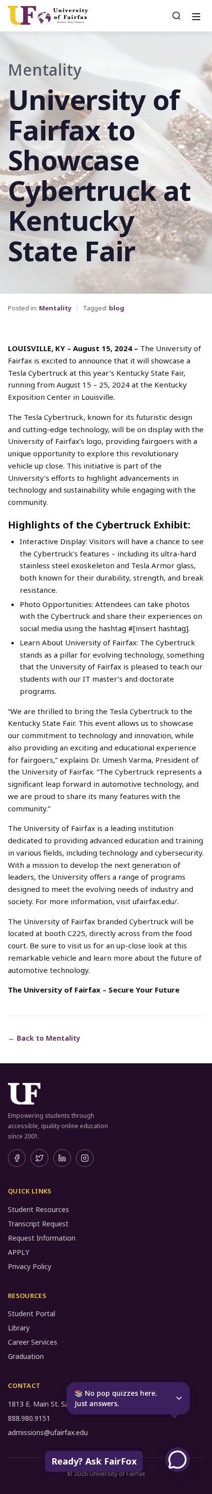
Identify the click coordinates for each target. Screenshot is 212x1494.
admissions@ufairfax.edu (48, 1432)
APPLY (18, 1252)
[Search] (176, 16)
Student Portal (31, 1313)
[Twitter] (39, 1158)
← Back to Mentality (44, 1038)
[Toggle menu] (195, 16)
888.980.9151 (29, 1418)
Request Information (41, 1238)
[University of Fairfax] (48, 16)
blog (116, 308)
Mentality (55, 308)
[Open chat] (177, 1459)
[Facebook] (17, 1158)
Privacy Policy (29, 1266)
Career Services (32, 1342)
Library (19, 1327)
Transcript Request (38, 1223)
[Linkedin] (62, 1158)
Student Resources (38, 1209)
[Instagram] (85, 1158)
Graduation (26, 1356)
